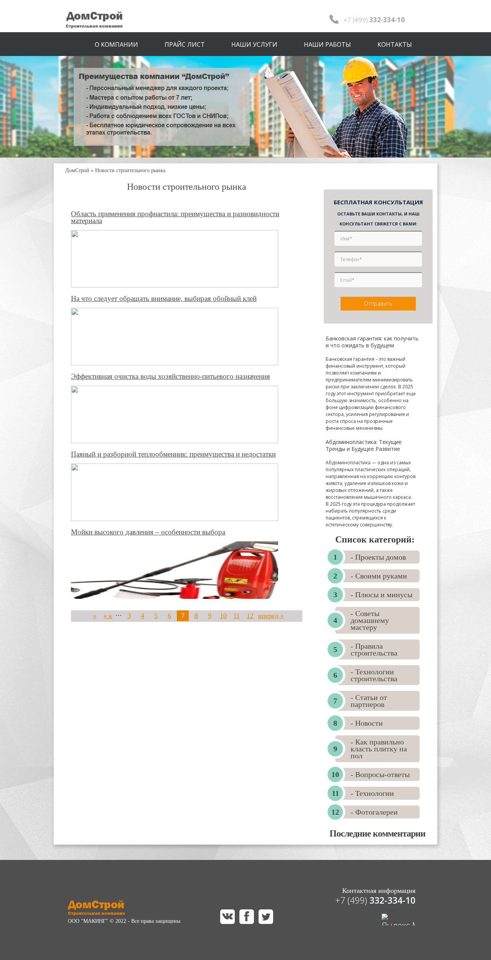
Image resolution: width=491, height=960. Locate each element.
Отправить (378, 303)
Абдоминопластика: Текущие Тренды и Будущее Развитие (364, 445)
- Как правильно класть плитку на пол (379, 749)
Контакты (394, 44)
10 (223, 616)
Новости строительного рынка (130, 170)
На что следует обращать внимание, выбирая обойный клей (164, 298)
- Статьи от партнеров (369, 700)
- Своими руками (379, 576)
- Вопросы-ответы (380, 774)
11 (236, 616)
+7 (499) (375, 900)
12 (250, 616)
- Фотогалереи (374, 812)
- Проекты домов (378, 557)
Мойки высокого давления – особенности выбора (148, 532)
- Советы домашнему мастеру (370, 620)
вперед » (271, 616)
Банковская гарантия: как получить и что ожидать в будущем (372, 342)
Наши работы (327, 44)
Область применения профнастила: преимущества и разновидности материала (175, 217)
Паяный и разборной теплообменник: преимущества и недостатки (173, 454)
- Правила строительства (374, 649)
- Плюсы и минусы (381, 594)
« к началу (108, 621)
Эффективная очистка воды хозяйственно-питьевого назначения (170, 376)
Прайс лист (185, 44)
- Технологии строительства (374, 675)
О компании (116, 44)
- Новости (367, 723)
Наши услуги (254, 44)
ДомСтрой (77, 170)
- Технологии (372, 793)
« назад (95, 621)
